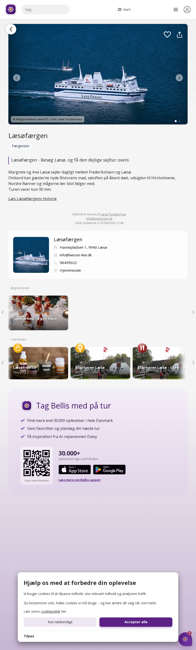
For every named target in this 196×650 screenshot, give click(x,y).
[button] (16, 77)
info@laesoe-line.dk (76, 254)
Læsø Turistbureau (113, 214)
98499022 (68, 262)
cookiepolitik (50, 611)
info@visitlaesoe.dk (99, 219)
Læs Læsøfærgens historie (32, 198)
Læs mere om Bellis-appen (79, 480)
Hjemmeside (70, 270)
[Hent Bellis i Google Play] (109, 469)
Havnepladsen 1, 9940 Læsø (83, 247)
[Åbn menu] (176, 10)
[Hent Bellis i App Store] (75, 469)
